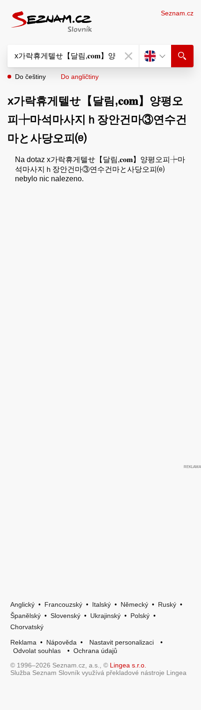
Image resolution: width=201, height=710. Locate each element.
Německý (134, 604)
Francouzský (63, 604)
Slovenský (65, 615)
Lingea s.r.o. (128, 665)
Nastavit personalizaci (121, 642)
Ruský (167, 604)
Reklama (23, 642)
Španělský (25, 615)
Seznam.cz (177, 13)
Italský (101, 604)
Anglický (22, 604)
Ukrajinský (105, 615)
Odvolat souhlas (37, 650)
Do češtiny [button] (30, 76)
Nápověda (61, 642)
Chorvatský (26, 627)
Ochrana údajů (95, 650)
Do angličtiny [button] (80, 76)
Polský (140, 615)
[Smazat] (128, 56)
